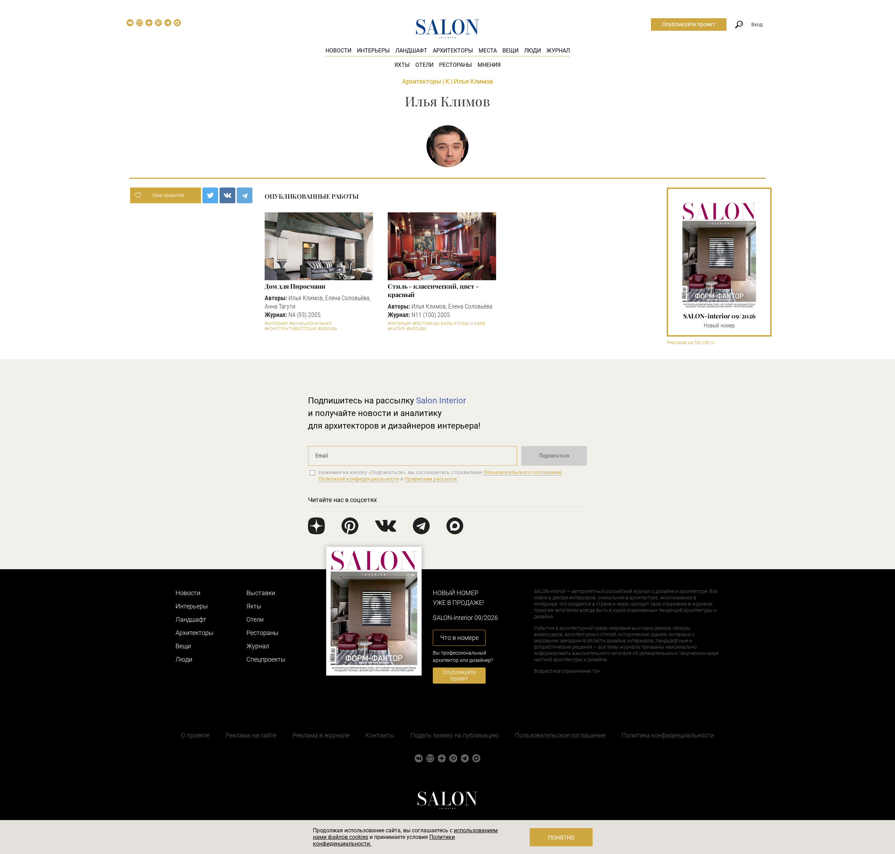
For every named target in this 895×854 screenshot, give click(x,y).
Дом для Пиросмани (295, 286)
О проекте (195, 735)
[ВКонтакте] (227, 195)
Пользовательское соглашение (560, 735)
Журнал (558, 50)
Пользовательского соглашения (522, 472)
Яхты (402, 65)
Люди (532, 50)
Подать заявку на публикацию (454, 735)
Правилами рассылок (431, 479)
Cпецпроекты (266, 659)
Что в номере (459, 637)
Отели (424, 65)
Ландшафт (411, 50)
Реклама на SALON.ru (691, 342)
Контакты (379, 735)
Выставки (260, 593)
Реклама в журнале (321, 735)
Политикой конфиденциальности (358, 479)
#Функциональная (310, 324)
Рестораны (455, 65)
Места (488, 50)
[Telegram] (244, 195)
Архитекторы (453, 50)
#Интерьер (276, 324)
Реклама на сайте (251, 735)
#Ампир (396, 329)
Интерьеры (373, 50)
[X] (210, 195)
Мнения (489, 65)
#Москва (327, 329)
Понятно (561, 837)
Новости (338, 50)
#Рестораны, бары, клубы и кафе (449, 324)
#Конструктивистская (290, 329)
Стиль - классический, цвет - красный (433, 290)
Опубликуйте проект (688, 24)
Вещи (510, 50)
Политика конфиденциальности (668, 735)
